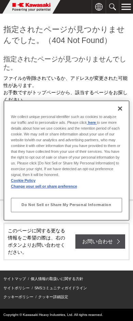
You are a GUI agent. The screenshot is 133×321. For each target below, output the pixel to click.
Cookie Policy (23, 180)
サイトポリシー (16, 288)
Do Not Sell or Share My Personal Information (66, 205)
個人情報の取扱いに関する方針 (57, 279)
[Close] (120, 108)
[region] (66, 160)
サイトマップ (14, 279)
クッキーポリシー (18, 297)
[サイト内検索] (112, 3)
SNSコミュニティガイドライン (60, 288)
